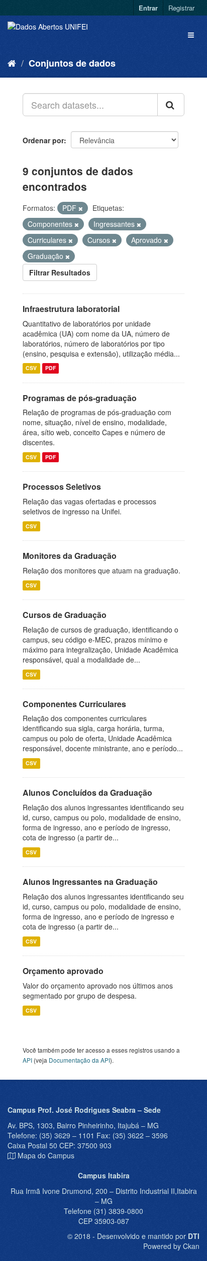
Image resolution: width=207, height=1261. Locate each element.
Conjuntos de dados (72, 63)
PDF (50, 368)
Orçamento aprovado (63, 971)
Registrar (181, 8)
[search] (170, 104)
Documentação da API (79, 1060)
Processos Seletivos (62, 486)
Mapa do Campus (46, 1155)
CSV (31, 368)
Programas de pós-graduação (80, 398)
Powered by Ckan (171, 1246)
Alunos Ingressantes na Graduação (90, 881)
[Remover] (80, 208)
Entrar (148, 8)
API (27, 1060)
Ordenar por (43, 140)
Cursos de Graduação (65, 614)
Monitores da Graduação (70, 555)
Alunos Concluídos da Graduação (87, 792)
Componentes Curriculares (74, 704)
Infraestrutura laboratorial (71, 308)
